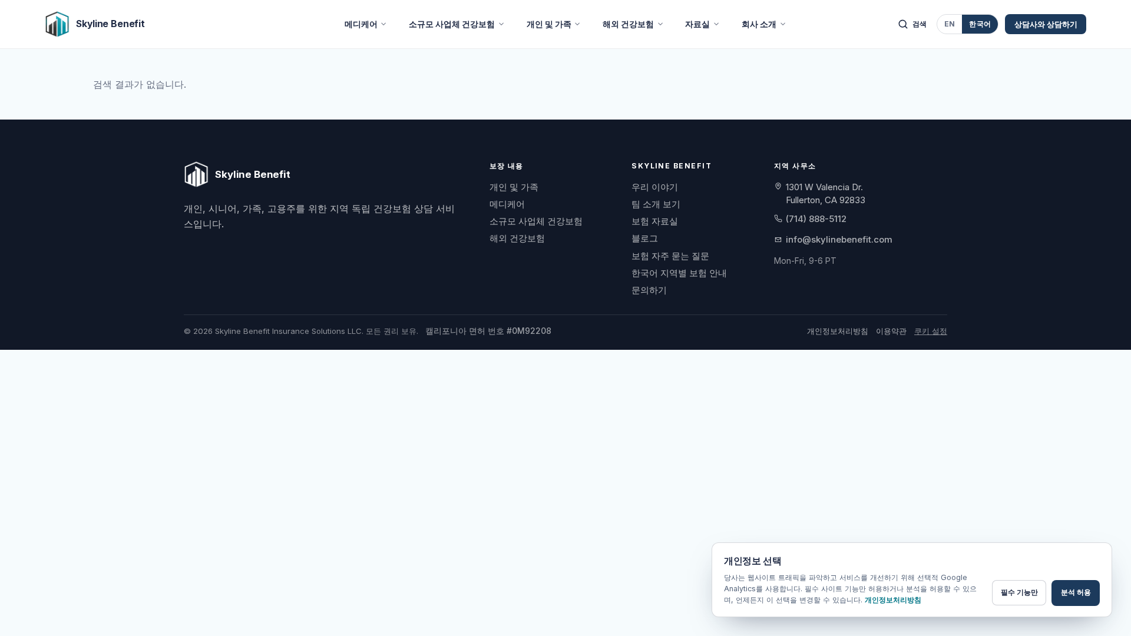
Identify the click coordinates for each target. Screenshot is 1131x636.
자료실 (697, 24)
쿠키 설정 (930, 331)
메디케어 (361, 24)
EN (949, 23)
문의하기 (649, 290)
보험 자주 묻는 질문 (670, 255)
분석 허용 (1076, 592)
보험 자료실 (654, 221)
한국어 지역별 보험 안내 (679, 273)
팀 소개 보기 (655, 204)
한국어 (980, 23)
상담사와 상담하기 (1045, 24)
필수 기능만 (1019, 592)
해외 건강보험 (628, 24)
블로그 (644, 238)
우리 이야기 (654, 187)
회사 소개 (759, 24)
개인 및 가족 (549, 24)
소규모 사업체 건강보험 (452, 24)
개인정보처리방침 (837, 331)
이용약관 (891, 331)
